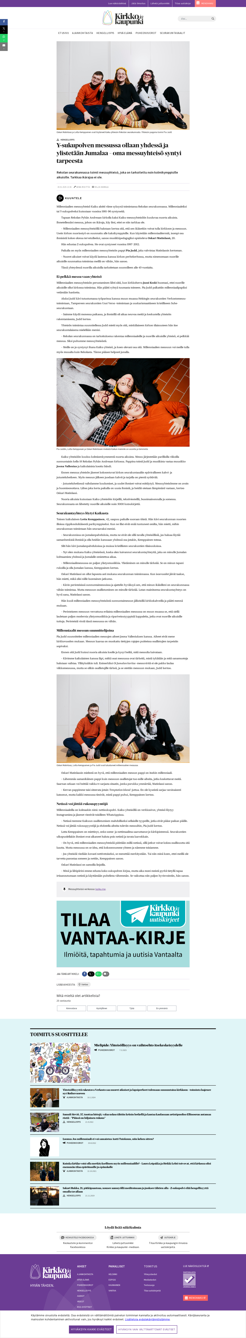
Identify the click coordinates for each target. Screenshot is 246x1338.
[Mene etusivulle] (50, 1271)
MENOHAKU (207, 3)
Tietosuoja (149, 1285)
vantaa (84, 984)
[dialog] (123, 1324)
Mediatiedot (150, 1279)
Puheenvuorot (85, 1285)
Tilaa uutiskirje (183, 3)
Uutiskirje (170, 1237)
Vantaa (112, 1290)
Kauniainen (114, 1285)
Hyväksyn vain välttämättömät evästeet (146, 1329)
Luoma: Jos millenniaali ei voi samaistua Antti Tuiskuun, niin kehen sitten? (108, 1139)
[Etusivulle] (123, 18)
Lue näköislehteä (117, 3)
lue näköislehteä (194, 1266)
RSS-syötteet (84, 1306)
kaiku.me (100, 889)
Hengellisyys (84, 1290)
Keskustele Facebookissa (80, 1237)
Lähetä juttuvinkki (160, 3)
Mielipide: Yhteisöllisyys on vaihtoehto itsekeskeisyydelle (138, 1045)
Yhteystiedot (150, 1274)
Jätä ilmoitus (138, 3)
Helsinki (113, 1274)
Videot (80, 1301)
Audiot (81, 1295)
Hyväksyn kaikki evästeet (91, 1329)
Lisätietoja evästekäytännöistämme (147, 1319)
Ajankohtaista (85, 1274)
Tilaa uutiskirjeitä (152, 1290)
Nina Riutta (83, 187)
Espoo (112, 1279)
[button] (84, 974)
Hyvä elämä (83, 1279)
